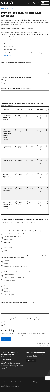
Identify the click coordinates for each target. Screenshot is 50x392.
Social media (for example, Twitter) (12, 236)
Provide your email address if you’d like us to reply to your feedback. (22, 219)
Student (6, 288)
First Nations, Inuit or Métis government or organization (17, 271)
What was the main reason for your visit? (13, 62)
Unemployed (7, 291)
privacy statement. (7, 55)
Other (5, 250)
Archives (22, 382)
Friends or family (8, 247)
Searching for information (7, 116)
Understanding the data (7, 161)
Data (16, 8)
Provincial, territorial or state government (14, 277)
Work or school (7, 245)
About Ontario (4, 382)
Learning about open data (6, 176)
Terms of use (4, 385)
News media (7, 242)
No (4, 83)
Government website (9, 239)
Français (28, 3)
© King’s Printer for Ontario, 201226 (10, 386)
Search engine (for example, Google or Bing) (14, 233)
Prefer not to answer (9, 294)
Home (2, 8)
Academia (6, 260)
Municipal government (9, 280)
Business (6, 263)
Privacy (35, 382)
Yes (5, 80)
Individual (6, 269)
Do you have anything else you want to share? (15, 302)
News (29, 382)
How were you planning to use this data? (13, 88)
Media (5, 283)
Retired (5, 285)
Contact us (31, 360)
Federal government (9, 274)
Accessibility (14, 382)
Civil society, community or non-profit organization (16, 266)
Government (10, 8)
